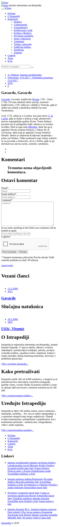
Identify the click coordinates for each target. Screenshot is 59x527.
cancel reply (7, 265)
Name (4, 188)
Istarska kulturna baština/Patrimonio (25, 479)
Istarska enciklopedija (18, 462)
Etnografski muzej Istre (35, 487)
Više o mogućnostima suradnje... (17, 430)
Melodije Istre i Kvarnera (20, 517)
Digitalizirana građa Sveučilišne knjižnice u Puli (29, 472)
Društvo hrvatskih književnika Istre (31, 467)
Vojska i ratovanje (23, 44)
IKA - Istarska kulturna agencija (40, 509)
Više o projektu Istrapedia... (14, 364)
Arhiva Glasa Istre (42, 517)
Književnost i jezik (23, 30)
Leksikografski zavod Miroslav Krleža (27, 465)
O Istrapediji (14, 16)
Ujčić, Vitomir (12, 329)
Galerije (11, 55)
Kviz (10, 61)
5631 (10, 291)
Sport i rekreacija (22, 38)
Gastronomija (20, 24)
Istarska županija (16, 509)
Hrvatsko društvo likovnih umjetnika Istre (30, 480)
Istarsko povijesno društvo (43, 462)
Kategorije (13, 19)
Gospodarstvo (21, 27)
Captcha (6, 236)
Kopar (36, 99)
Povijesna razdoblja (23, 36)
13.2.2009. (13, 288)
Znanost (18, 52)
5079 (10, 83)
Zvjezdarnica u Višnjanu (36, 484)
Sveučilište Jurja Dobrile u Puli (23, 501)
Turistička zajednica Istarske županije (30, 498)
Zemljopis (19, 50)
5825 (10, 322)
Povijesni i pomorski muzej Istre (23, 493)
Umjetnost (19, 41)
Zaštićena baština (22, 47)
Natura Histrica (41, 468)
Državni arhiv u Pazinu (19, 471)
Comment (6, 200)
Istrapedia (6, 523)
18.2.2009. (13, 319)
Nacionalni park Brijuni (19, 515)
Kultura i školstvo (22, 33)
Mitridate (32, 127)
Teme (10, 58)
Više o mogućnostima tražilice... (17, 395)
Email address (8, 194)
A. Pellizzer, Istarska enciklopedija (25, 75)
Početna (11, 13)
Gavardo (5, 99)
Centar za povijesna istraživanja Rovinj (28, 494)
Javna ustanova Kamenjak (39, 512)
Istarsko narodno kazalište (44, 515)
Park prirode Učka (17, 512)
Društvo (18, 22)
